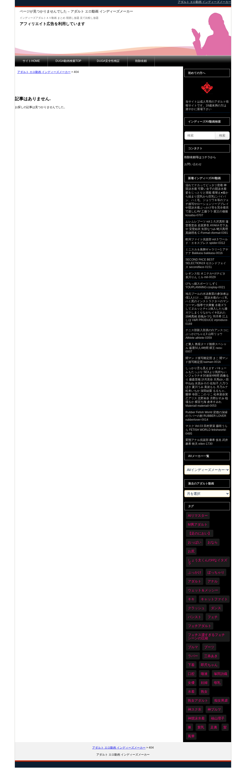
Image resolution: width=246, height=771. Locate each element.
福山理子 (217, 718)
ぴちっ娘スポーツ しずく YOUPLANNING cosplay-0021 (205, 285)
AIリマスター (198, 515)
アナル (213, 581)
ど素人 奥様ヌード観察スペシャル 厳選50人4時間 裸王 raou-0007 (206, 347)
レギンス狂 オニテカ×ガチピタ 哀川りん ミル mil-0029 (205, 275)
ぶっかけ (194, 572)
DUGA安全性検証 (108, 61)
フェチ (213, 617)
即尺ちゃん (209, 665)
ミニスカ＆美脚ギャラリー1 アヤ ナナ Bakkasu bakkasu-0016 (206, 251)
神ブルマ (214, 709)
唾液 (204, 674)
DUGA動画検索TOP (68, 61)
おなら (213, 542)
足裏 (213, 727)
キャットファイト (214, 599)
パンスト (194, 617)
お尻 (191, 551)
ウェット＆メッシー (203, 590)
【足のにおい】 (199, 533)
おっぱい (194, 542)
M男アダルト (198, 524)
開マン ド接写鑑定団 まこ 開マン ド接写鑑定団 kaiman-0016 (206, 360)
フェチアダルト (199, 626)
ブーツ (209, 647)
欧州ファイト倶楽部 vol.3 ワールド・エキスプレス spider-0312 (206, 241)
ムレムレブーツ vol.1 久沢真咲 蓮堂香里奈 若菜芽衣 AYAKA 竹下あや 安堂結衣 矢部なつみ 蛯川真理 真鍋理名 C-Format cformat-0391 (206, 227)
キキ (191, 599)
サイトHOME (31, 61)
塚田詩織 (220, 674)
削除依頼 (141, 61)
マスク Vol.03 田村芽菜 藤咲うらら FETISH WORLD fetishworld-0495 (206, 429)
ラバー (193, 656)
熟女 (204, 691)
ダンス (216, 608)
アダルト (194, 581)
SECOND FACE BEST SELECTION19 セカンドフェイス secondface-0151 (205, 263)
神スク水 (194, 709)
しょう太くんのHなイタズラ (207, 561)
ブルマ (193, 647)
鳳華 (191, 736)
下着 (191, 665)
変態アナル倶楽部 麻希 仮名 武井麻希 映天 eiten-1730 (206, 441)
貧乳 (200, 727)
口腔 (191, 674)
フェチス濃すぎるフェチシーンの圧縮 (206, 636)
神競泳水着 (196, 718)
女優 (191, 683)
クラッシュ (196, 608)
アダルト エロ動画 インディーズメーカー (44, 72)
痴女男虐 (221, 700)
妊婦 (204, 683)
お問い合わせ (193, 164)
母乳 (217, 683)
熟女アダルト (198, 700)
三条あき (211, 656)
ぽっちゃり (216, 572)
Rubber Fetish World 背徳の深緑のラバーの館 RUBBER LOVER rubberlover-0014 (206, 416)
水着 (191, 691)
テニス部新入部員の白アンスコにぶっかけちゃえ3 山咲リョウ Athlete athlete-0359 (207, 333)
